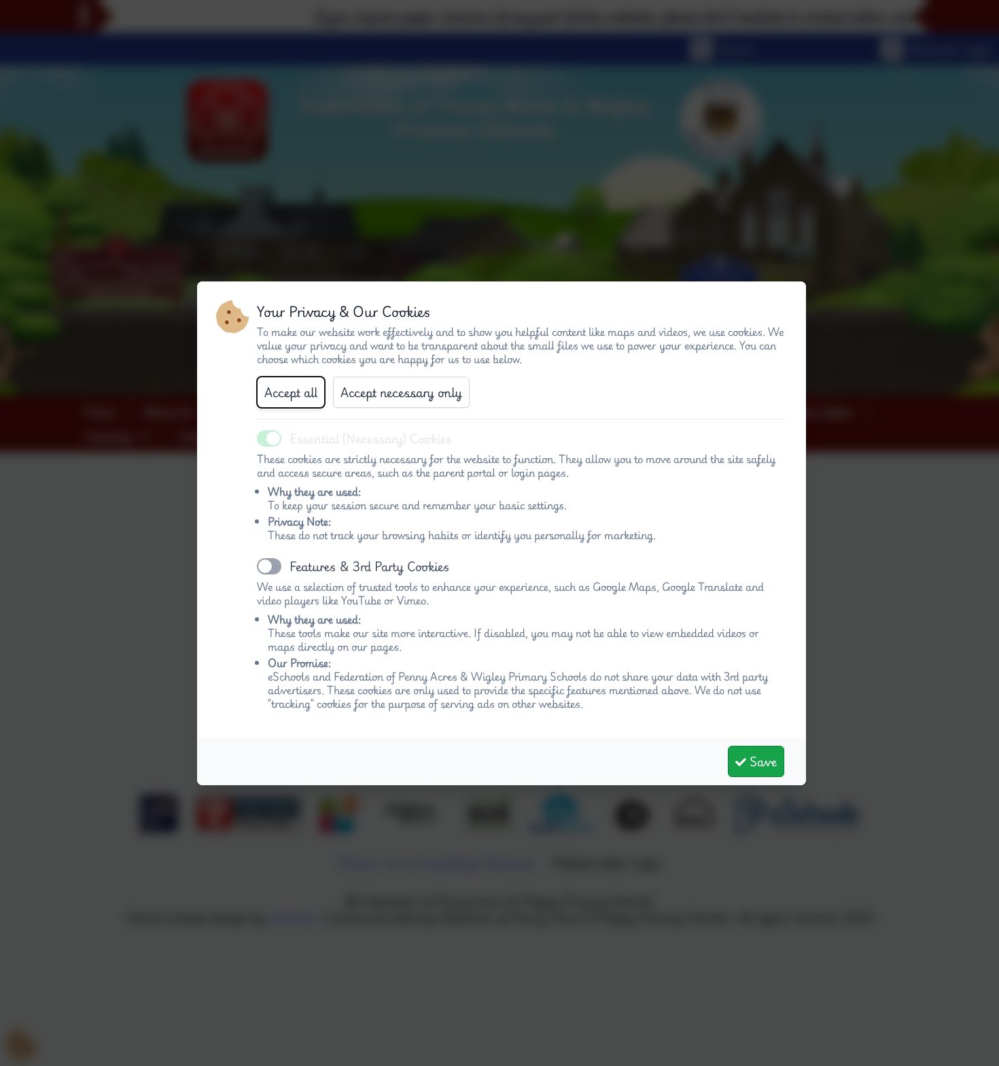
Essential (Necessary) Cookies (371, 438)
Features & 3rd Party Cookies (370, 566)
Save (761, 761)
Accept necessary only (401, 392)
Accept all (290, 392)
